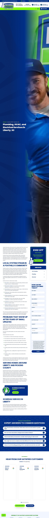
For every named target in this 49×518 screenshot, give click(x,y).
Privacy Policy (36, 348)
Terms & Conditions (41, 348)
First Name (34, 290)
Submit (38, 351)
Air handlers (7, 298)
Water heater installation (9, 285)
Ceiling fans (7, 301)
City (32, 311)
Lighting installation (8, 304)
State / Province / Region (36, 315)
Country (33, 324)
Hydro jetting (7, 289)
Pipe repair (7, 282)
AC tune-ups (7, 292)
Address (33, 307)
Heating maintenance (8, 295)
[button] (35, 8)
